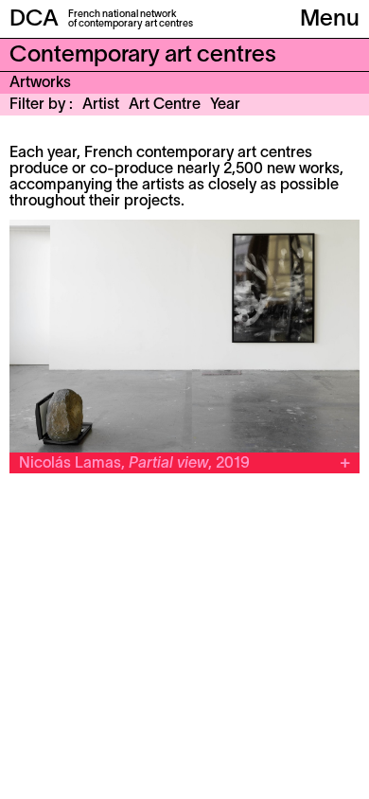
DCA (34, 19)
